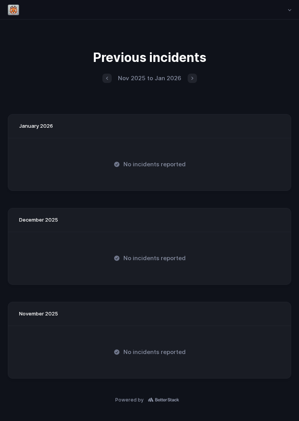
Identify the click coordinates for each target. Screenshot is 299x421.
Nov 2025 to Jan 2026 (149, 78)
